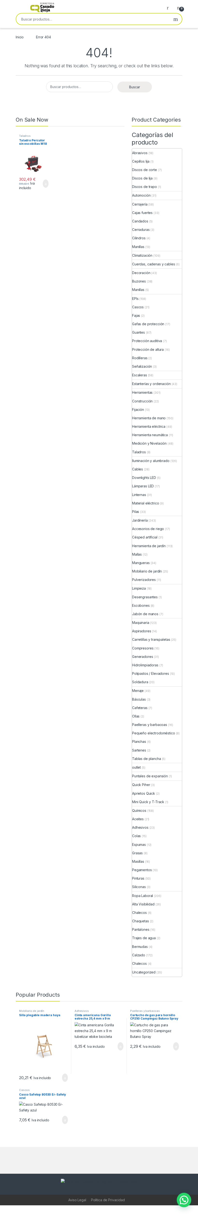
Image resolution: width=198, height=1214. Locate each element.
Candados (140, 221)
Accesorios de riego (148, 529)
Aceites (138, 819)
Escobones (141, 605)
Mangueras (141, 563)
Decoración (141, 273)
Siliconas (139, 887)
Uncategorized (144, 972)
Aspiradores (141, 631)
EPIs (135, 299)
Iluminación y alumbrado (151, 461)
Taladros (25, 136)
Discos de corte (144, 170)
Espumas (139, 844)
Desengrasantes (145, 597)
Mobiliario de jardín (147, 571)
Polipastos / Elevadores (150, 673)
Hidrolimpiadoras (145, 665)
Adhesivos (140, 827)
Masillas (138, 861)
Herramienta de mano (149, 418)
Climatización (142, 255)
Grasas (137, 853)
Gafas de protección (148, 324)
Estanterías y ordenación (151, 384)
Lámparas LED (143, 486)
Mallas (137, 554)
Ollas (136, 716)
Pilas (135, 512)
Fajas (136, 315)
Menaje (138, 691)
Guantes (138, 332)
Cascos (138, 307)
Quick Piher (141, 785)
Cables (137, 469)
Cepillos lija (140, 161)
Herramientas (142, 392)
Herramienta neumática (150, 435)
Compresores (142, 648)
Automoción (141, 195)
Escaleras (139, 375)
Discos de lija (142, 178)
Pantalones (140, 929)
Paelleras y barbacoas (149, 725)
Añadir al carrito (44, 183)
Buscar (176, 19)
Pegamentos (142, 870)
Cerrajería (140, 204)
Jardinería (140, 520)
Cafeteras (140, 708)
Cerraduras (141, 230)
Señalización (142, 366)
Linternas (139, 495)
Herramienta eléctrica (148, 426)
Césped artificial (144, 537)
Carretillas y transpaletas (151, 639)
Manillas (138, 247)
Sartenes (139, 750)
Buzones (139, 281)
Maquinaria (140, 623)
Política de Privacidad (108, 1200)
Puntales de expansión (150, 776)
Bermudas (140, 947)
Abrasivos (140, 153)
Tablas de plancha (146, 759)
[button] (184, 1200)
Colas (136, 836)
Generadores (142, 657)
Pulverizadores (144, 580)
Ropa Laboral (142, 896)
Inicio (20, 37)
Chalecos (139, 912)
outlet (136, 767)
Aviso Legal (77, 1200)
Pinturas (138, 878)
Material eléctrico (145, 503)
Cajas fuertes (142, 213)
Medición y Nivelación (149, 443)
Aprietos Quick (143, 793)
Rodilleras (140, 358)
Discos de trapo (144, 187)
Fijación (138, 409)
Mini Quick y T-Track (148, 802)
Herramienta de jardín (149, 546)
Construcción (142, 401)
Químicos (139, 810)
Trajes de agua (144, 938)
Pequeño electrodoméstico (153, 733)
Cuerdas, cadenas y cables (153, 264)
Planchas (139, 741)
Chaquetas (140, 921)
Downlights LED (144, 478)
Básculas (139, 699)
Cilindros (139, 238)
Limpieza (139, 588)
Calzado (138, 955)
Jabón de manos (145, 614)
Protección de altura (148, 349)
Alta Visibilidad (143, 904)
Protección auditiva (147, 341)
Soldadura (140, 682)
